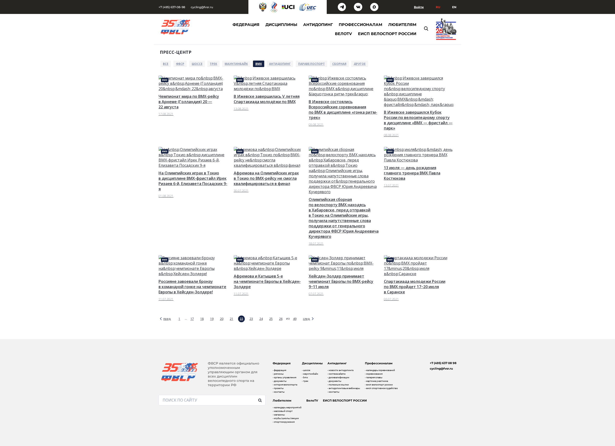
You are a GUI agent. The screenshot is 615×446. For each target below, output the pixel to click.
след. (306, 319)
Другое (360, 64)
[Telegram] (342, 7)
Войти (419, 7)
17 (192, 319)
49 (294, 319)
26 (281, 319)
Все (165, 64)
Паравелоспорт (311, 64)
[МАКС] (374, 7)
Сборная (339, 64)
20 (221, 319)
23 (251, 319)
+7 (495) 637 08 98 (443, 363)
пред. (167, 319)
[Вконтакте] (358, 7)
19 (212, 319)
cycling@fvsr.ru (202, 7)
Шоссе (197, 64)
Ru (438, 7)
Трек (213, 64)
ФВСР (180, 64)
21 (231, 319)
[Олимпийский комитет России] (274, 7)
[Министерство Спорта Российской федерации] (263, 7)
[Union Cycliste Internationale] (288, 7)
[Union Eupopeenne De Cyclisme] (307, 7)
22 (241, 319)
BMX (258, 64)
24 (261, 319)
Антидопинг (280, 64)
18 (202, 319)
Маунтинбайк (236, 64)
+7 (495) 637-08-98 (172, 7)
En (454, 7)
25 (271, 319)
